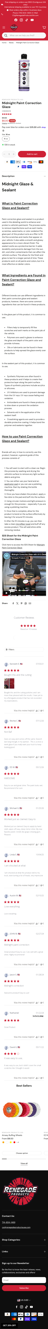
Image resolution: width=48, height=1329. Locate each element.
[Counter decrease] (4, 154)
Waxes (11, 43)
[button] (5, 35)
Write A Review (24, 638)
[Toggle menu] (4, 27)
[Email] (30, 603)
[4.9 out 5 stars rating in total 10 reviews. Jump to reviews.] (7, 114)
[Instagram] (21, 20)
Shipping (4, 123)
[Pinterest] (21, 603)
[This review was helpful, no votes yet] (37, 757)
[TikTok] (26, 20)
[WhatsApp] (26, 603)
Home (4, 43)
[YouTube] (32, 20)
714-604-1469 (8, 1222)
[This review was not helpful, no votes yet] (41, 710)
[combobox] (26, 35)
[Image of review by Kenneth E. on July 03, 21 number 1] (9, 683)
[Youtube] (31, 1306)
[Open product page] (22, 1110)
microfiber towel (23, 524)
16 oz (6, 139)
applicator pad (11, 484)
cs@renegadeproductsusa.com (16, 1227)
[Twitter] (17, 603)
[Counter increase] (13, 154)
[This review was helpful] (37, 710)
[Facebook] (16, 20)
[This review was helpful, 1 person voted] (37, 798)
